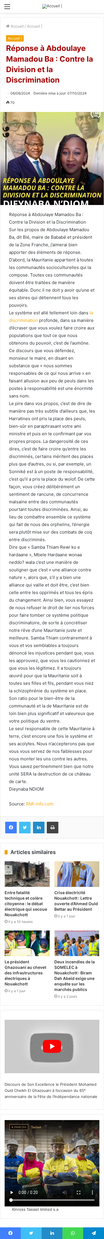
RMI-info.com (39, 804)
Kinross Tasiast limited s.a (35, 1209)
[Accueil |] (52, 6)
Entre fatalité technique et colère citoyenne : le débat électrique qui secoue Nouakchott (26, 903)
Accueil (17, 26)
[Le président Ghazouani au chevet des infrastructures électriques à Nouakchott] (27, 943)
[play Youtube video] (52, 1046)
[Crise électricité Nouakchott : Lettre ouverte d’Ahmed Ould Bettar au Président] (76, 874)
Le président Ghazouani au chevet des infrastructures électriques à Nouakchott (25, 972)
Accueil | (34, 26)
